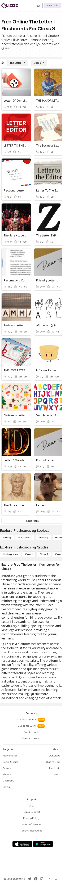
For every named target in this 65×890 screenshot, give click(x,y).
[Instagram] (41, 879)
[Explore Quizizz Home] (9, 5)
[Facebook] (35, 879)
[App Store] (22, 844)
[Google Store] (43, 844)
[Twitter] (29, 879)
